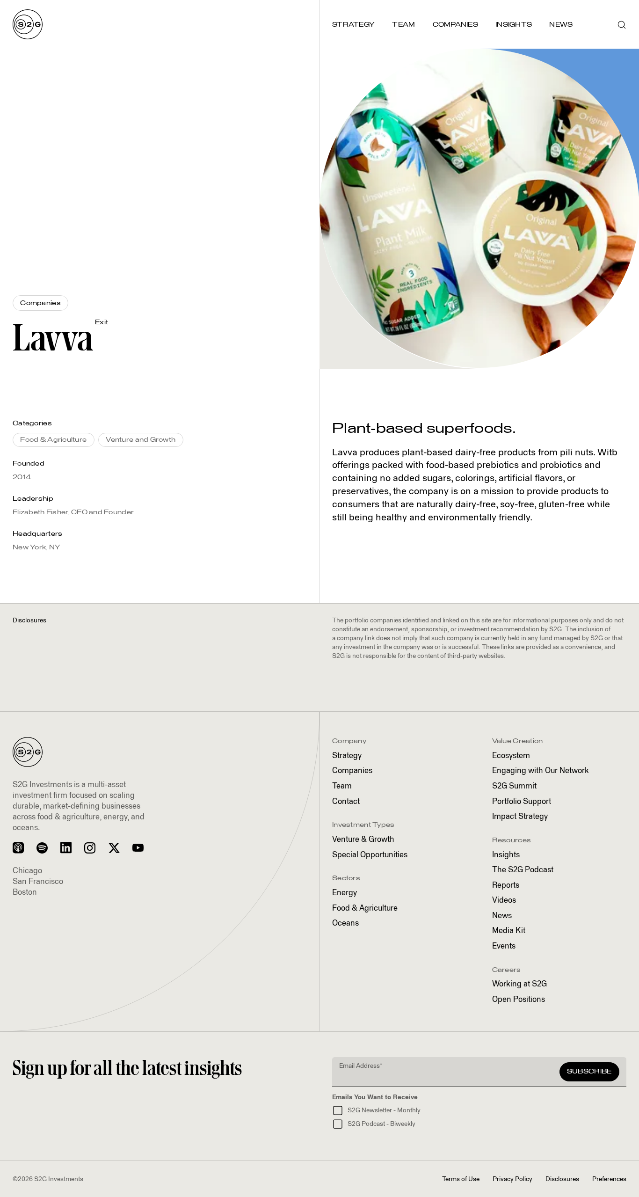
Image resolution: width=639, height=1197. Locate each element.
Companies (352, 771)
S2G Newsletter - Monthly (384, 1110)
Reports (505, 886)
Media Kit (508, 931)
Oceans (345, 923)
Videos (504, 901)
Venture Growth (363, 840)
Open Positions (518, 1000)
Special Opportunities (369, 855)
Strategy (347, 756)
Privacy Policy (512, 1179)
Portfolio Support (521, 802)
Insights (506, 855)
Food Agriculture (365, 908)
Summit (514, 786)
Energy (344, 893)
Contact (346, 802)
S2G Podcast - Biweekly (381, 1124)
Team (342, 786)
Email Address (360, 1066)
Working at (519, 984)
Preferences (609, 1179)
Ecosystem (511, 756)
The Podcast (522, 870)
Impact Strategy (520, 817)
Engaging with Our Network (540, 771)
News (502, 916)
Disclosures (562, 1179)
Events (504, 946)
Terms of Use (460, 1179)
